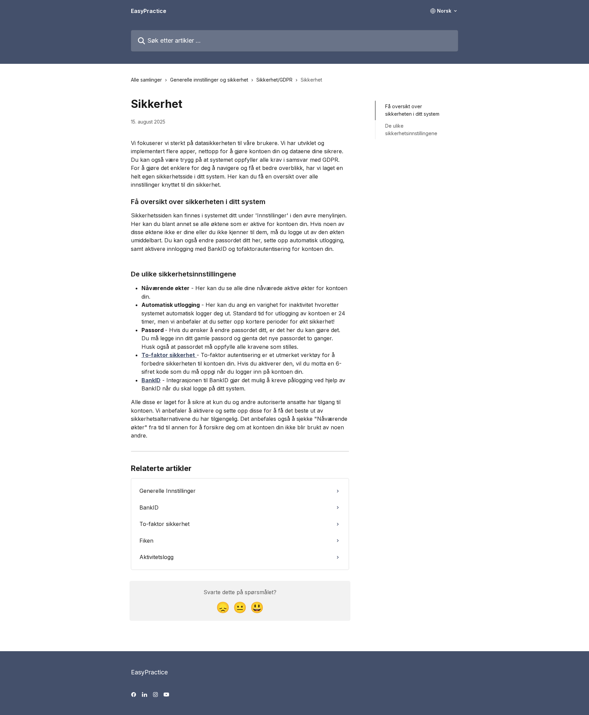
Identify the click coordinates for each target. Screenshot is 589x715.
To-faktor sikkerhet (168, 355)
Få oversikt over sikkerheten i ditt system (412, 110)
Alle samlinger (146, 80)
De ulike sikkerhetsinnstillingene (411, 129)
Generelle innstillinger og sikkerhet (209, 80)
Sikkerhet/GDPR (274, 80)
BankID (151, 380)
